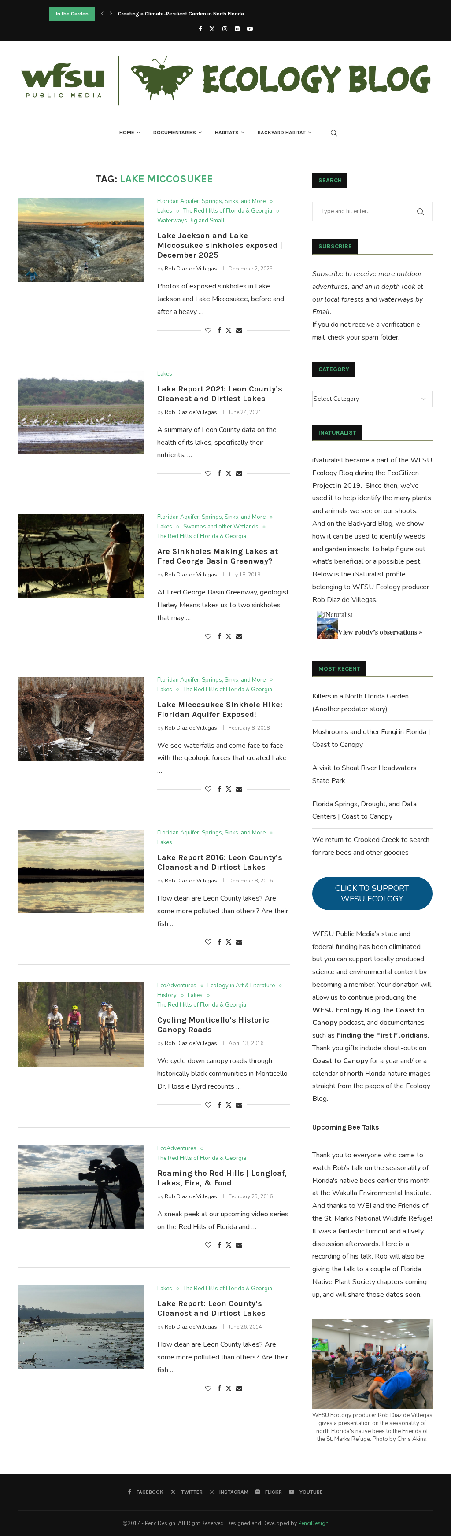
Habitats (227, 132)
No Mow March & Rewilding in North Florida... (172, 14)
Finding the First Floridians (382, 1035)
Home (126, 132)
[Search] (333, 133)
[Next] (111, 14)
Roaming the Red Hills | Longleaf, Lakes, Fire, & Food (222, 1178)
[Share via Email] (239, 330)
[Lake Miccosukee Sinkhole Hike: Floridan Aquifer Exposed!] (81, 719)
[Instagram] (224, 29)
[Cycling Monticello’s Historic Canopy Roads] (81, 1024)
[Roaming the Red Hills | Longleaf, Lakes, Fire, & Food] (81, 1187)
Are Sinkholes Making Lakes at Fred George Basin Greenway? (217, 556)
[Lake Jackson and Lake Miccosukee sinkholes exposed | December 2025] (81, 240)
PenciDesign (313, 1523)
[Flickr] (237, 29)
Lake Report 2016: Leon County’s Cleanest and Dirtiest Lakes (219, 862)
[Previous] (102, 14)
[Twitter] (212, 29)
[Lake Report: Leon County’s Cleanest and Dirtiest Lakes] (81, 1327)
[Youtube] (250, 29)
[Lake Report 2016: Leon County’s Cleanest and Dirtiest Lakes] (81, 871)
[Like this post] (208, 330)
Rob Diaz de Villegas (191, 268)
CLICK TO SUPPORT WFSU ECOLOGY (372, 893)
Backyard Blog (370, 523)
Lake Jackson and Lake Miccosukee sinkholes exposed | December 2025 (219, 245)
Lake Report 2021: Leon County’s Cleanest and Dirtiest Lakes (219, 393)
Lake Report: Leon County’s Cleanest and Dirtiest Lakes (211, 1308)
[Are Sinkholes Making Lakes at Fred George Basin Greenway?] (81, 556)
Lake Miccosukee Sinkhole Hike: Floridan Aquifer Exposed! (219, 709)
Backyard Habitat (282, 132)
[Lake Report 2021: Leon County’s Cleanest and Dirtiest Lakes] (81, 412)
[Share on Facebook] (219, 330)
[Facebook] (200, 29)
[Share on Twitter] (229, 330)
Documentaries (174, 132)
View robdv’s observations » (380, 632)
